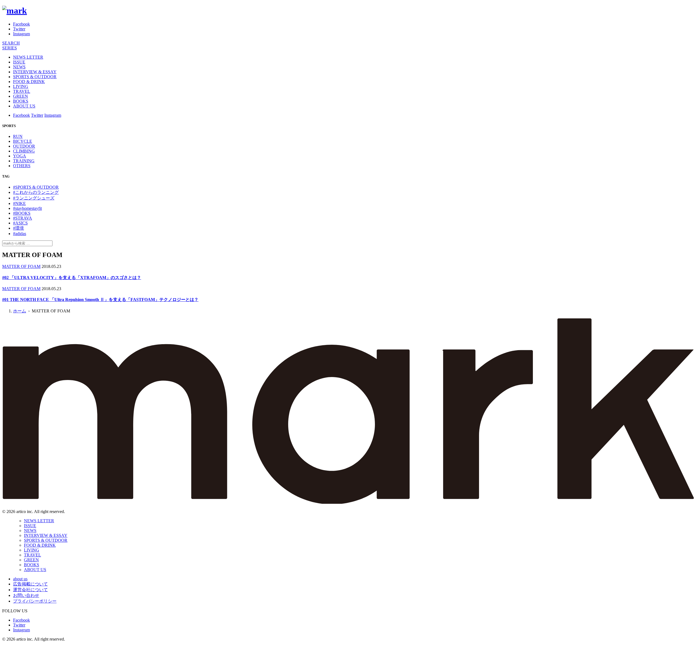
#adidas (19, 233)
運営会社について (30, 589)
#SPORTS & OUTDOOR (36, 187)
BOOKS (20, 101)
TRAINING (24, 161)
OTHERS (21, 165)
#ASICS (20, 223)
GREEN (20, 96)
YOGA (19, 156)
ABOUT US (24, 106)
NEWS (19, 67)
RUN (18, 136)
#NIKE (19, 203)
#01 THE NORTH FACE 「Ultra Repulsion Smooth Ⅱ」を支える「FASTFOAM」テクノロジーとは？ (100, 299)
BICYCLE (22, 141)
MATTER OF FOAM (21, 266)
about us (20, 579)
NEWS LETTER (28, 57)
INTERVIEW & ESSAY (35, 71)
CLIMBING (24, 151)
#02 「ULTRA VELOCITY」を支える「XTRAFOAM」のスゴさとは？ (71, 277)
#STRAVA (22, 218)
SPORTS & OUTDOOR (35, 76)
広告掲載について (30, 584)
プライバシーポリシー (35, 601)
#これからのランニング (36, 192)
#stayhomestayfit (27, 208)
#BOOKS (21, 213)
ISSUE (19, 62)
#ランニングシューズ (33, 198)
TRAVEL (21, 91)
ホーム (19, 311)
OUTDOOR (24, 146)
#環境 (18, 228)
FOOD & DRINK (29, 81)
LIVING (20, 86)
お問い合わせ (26, 595)
